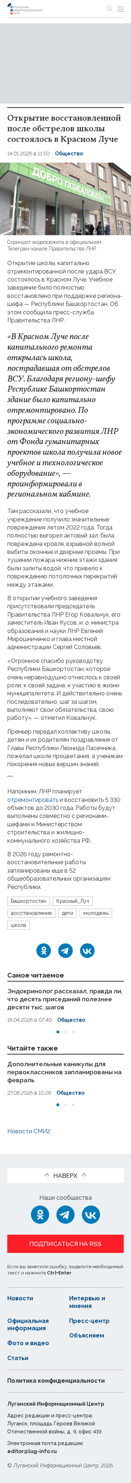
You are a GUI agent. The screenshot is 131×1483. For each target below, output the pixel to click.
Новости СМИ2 (28, 1131)
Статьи (17, 1358)
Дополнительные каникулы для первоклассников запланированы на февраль (64, 1071)
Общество (69, 153)
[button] (57, 1031)
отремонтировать (33, 799)
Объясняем (86, 1335)
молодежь (95, 913)
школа (18, 925)
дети (67, 913)
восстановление (31, 913)
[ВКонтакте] (87, 950)
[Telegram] (65, 950)
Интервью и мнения (87, 1302)
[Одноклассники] (43, 950)
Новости (20, 1298)
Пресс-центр (89, 1320)
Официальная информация (28, 1324)
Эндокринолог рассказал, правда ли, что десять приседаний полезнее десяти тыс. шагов (65, 999)
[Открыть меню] (120, 8)
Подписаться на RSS (65, 1243)
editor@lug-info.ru (32, 1451)
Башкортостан (28, 901)
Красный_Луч (72, 901)
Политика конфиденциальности (56, 1380)
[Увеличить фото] (65, 198)
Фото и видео (28, 1343)
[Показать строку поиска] (109, 8)
